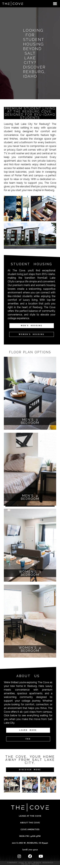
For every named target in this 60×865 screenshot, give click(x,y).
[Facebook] (30, 856)
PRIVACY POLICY (30, 864)
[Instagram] (19, 856)
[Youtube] (41, 856)
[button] (7, 782)
